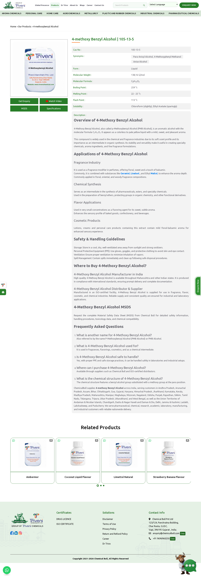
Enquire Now (198, 286)
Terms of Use (109, 524)
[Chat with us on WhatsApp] (7, 570)
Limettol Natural (123, 477)
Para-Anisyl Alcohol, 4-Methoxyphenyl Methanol (157, 56)
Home (13, 26)
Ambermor (32, 477)
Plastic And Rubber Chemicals (119, 13)
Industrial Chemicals (152, 13)
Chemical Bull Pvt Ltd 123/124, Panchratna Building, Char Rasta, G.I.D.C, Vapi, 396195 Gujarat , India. (164, 524)
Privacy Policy (109, 529)
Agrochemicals (71, 13)
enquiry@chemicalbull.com (165, 533)
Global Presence (42, 5)
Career (89, 5)
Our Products (24, 26)
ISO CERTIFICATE (65, 524)
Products (55, 5)
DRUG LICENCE (63, 519)
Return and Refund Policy (115, 534)
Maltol (154, 173)
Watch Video (55, 101)
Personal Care (34, 13)
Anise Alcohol (140, 61)
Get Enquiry (24, 101)
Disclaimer (108, 519)
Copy (183, 533)
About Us (74, 5)
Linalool (135, 173)
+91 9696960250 (160, 538)
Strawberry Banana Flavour (168, 477)
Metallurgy (91, 13)
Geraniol (125, 173)
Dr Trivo (64, 5)
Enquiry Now (189, 5)
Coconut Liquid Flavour (78, 477)
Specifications (54, 108)
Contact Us (99, 5)
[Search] (144, 5)
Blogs (82, 5)
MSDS (24, 108)
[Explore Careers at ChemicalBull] (3, 292)
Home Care (53, 13)
